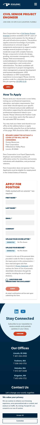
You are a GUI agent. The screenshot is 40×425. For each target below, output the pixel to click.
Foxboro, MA (20, 361)
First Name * (11, 198)
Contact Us (20, 387)
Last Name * (11, 208)
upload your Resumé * (15, 248)
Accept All (20, 415)
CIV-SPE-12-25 (21, 81)
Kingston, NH (20, 376)
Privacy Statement (22, 266)
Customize (20, 421)
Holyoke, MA (20, 368)
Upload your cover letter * (18, 239)
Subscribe (20, 333)
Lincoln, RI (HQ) (20, 353)
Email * (9, 218)
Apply (8, 87)
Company (10, 229)
